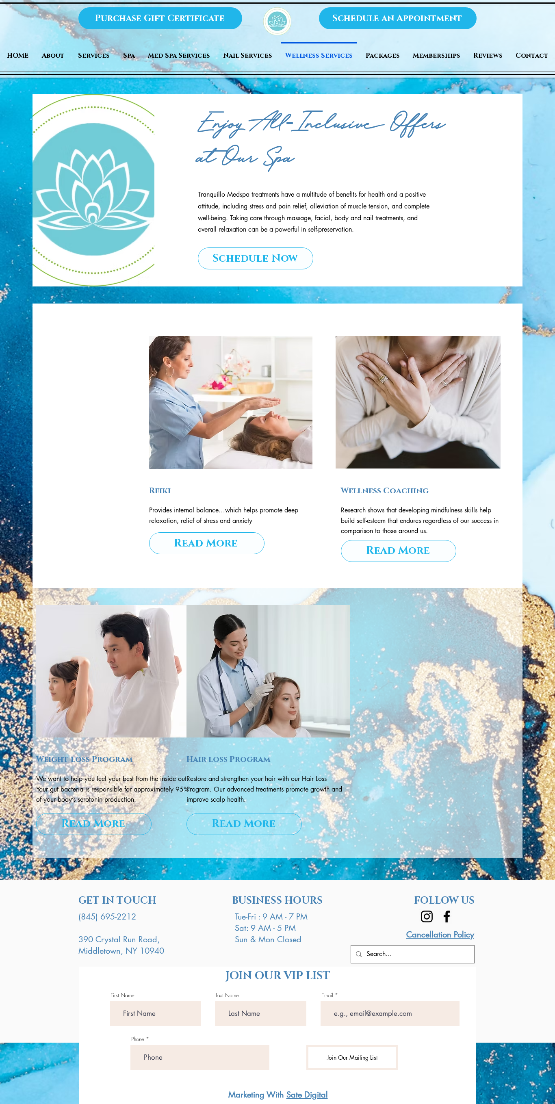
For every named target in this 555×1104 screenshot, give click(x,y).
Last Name (227, 995)
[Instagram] (427, 916)
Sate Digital (307, 1094)
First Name (122, 995)
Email (327, 995)
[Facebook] (447, 916)
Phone (137, 1039)
